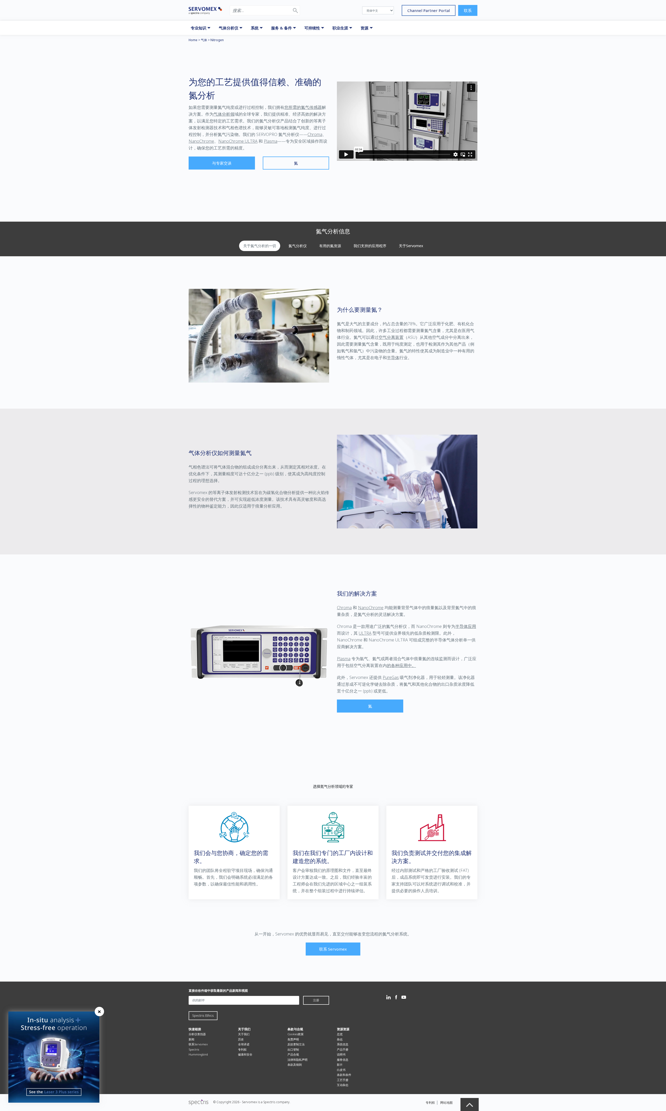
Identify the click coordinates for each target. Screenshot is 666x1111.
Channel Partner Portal (428, 10)
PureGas (391, 677)
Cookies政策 (295, 1034)
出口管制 (293, 1049)
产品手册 (342, 1049)
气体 (204, 40)
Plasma (270, 141)
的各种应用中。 (401, 665)
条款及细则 (294, 1064)
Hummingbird (198, 1054)
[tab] (259, 246)
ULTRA (365, 633)
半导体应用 (465, 626)
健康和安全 (245, 1054)
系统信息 (342, 1044)
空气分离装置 (391, 337)
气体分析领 (224, 114)
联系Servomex (198, 1044)
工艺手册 (342, 1080)
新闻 (191, 1039)
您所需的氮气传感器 (303, 107)
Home (193, 40)
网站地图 (446, 1102)
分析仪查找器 (197, 1034)
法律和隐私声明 (297, 1060)
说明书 (341, 1054)
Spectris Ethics (203, 1015)
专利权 (242, 1049)
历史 (241, 1039)
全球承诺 (243, 1044)
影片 (340, 1064)
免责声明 (293, 1039)
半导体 (393, 357)
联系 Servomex (333, 949)
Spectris (194, 1049)
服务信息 (342, 1060)
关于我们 (243, 1034)
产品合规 (293, 1054)
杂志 (340, 1039)
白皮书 (341, 1070)
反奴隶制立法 (296, 1044)
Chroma (315, 134)
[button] (295, 10)
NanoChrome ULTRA (238, 141)
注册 (316, 1000)
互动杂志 (342, 1085)
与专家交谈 (222, 163)
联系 (468, 10)
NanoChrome (201, 141)
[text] (333, 787)
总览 (340, 1034)
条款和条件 (344, 1075)
